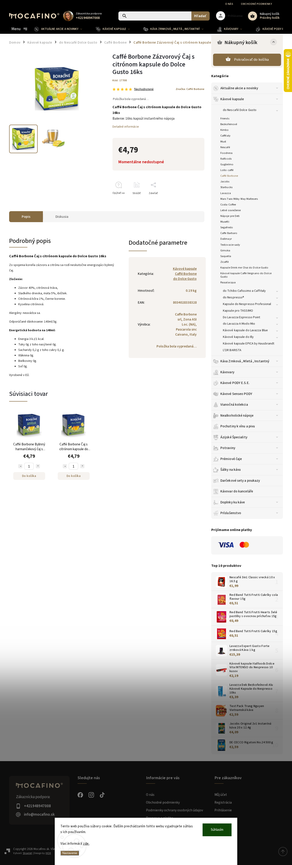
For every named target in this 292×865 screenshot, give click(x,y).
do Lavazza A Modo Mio (239, 323)
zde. (86, 843)
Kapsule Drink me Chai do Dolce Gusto (244, 268)
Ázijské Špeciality (233, 437)
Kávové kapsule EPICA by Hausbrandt (248, 343)
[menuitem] (61, 29)
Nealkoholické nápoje (236, 415)
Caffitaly (225, 136)
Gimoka (225, 250)
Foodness (226, 153)
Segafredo (226, 227)
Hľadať (200, 16)
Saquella (225, 256)
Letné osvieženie (230, 210)
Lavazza (225, 193)
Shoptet (27, 853)
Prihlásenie (223, 810)
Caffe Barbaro (228, 233)
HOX (48, 853)
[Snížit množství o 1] (20, 466)
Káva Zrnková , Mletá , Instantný (244, 361)
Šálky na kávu (230, 469)
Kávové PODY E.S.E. (235, 382)
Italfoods (226, 159)
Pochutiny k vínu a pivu (237, 426)
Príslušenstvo (230, 512)
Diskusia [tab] (61, 216)
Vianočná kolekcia (234, 404)
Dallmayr (226, 239)
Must (223, 141)
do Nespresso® (233, 297)
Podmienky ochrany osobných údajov (174, 810)
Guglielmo (226, 164)
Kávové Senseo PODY (236, 393)
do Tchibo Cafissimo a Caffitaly (244, 291)
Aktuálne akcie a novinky (239, 88)
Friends (224, 118)
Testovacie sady (230, 245)
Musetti (224, 222)
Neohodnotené (144, 89)
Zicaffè (224, 262)
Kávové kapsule (232, 99)
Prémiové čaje (231, 458)
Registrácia (223, 802)
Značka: (190, 89)
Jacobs (224, 181)
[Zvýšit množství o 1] (38, 466)
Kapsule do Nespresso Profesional (247, 304)
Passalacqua (228, 282)
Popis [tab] (26, 216)
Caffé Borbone (229, 176)
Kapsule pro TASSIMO (238, 310)
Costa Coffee (228, 204)
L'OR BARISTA (232, 350)
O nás (229, 4)
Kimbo (224, 130)
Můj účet (220, 794)
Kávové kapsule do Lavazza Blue (245, 330)
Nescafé (225, 147)
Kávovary (227, 372)
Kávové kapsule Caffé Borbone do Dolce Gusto (185, 273)
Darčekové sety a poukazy (240, 480)
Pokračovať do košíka (251, 59)
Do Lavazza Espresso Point (241, 317)
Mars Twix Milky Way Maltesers (239, 199)
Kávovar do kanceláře (236, 491)
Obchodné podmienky (256, 4)
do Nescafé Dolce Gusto (239, 110)
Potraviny (227, 447)
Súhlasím (217, 829)
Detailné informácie (125, 126)
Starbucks (226, 187)
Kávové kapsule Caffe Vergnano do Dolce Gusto (245, 275)
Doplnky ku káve (232, 502)
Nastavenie (69, 853)
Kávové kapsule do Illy (238, 337)
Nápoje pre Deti (230, 216)
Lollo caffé (226, 170)
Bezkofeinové (228, 124)
